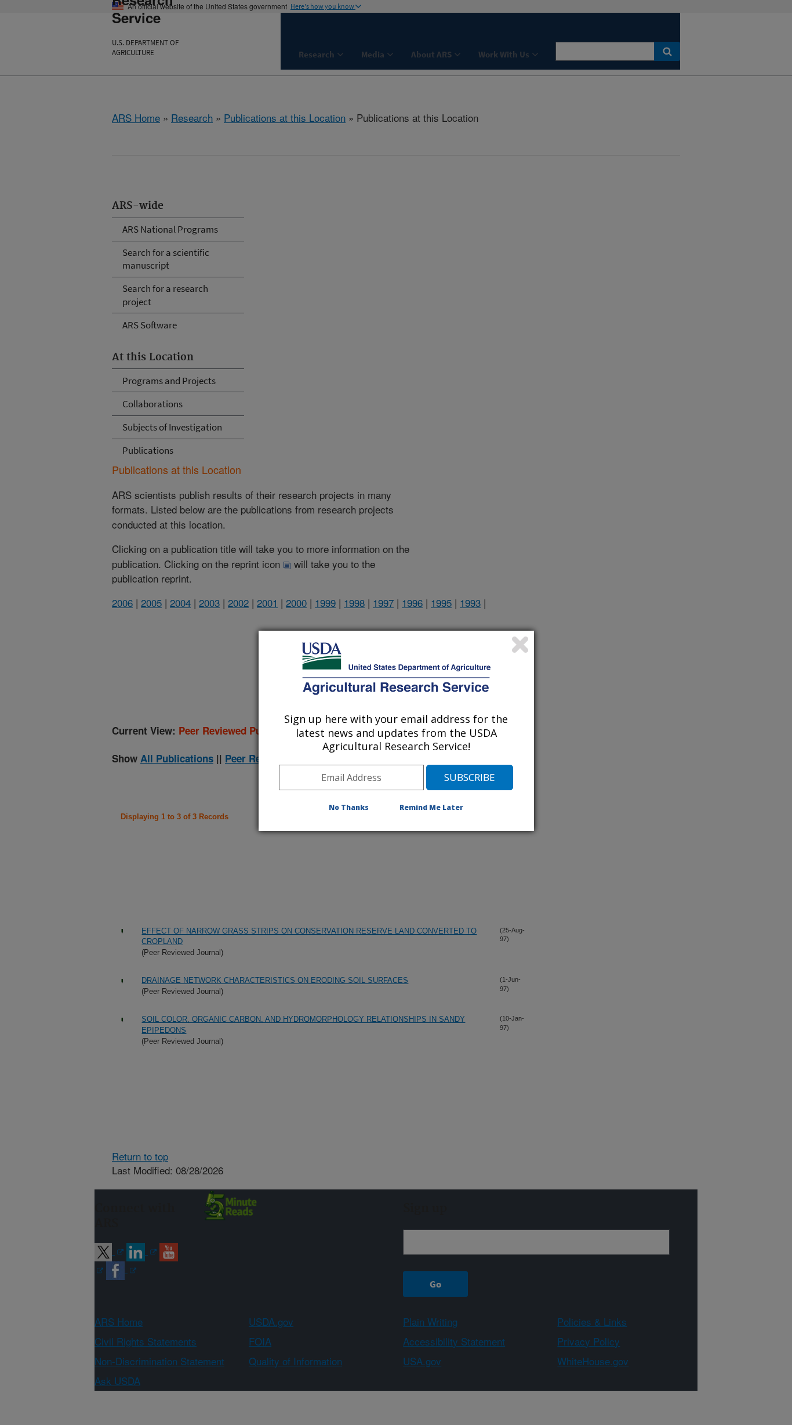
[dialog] (396, 730)
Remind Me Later (431, 807)
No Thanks (349, 807)
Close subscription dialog (520, 644)
